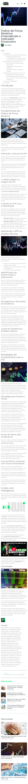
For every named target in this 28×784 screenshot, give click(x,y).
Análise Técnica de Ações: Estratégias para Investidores (16, 693)
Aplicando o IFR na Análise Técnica (13, 61)
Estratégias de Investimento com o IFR (14, 73)
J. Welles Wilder (13, 98)
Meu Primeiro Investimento (14, 525)
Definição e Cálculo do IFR (13, 56)
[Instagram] (21, 3)
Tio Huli (4, 516)
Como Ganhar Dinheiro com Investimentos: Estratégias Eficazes (16, 707)
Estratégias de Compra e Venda (15, 74)
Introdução (7, 53)
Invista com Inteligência (10, 81)
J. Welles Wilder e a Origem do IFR (15, 58)
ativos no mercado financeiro (11, 191)
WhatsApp (18, 561)
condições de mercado (7, 443)
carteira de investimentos (11, 536)
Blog (2, 27)
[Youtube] (24, 3)
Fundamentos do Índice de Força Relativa (15, 55)
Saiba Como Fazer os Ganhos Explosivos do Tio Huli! (16, 699)
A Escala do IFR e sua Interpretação (16, 60)
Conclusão (6, 82)
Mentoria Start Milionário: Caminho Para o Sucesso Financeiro (15, 687)
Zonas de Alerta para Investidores (15, 76)
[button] (18, 4)
